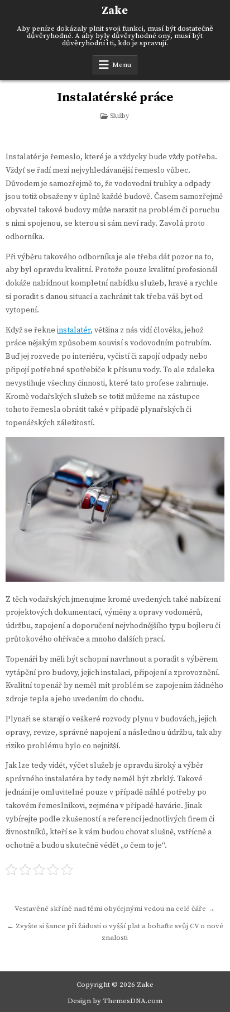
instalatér (73, 330)
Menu (121, 64)
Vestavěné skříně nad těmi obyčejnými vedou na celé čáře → (115, 908)
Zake (115, 11)
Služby (119, 116)
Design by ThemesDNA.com (115, 1000)
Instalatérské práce (115, 97)
